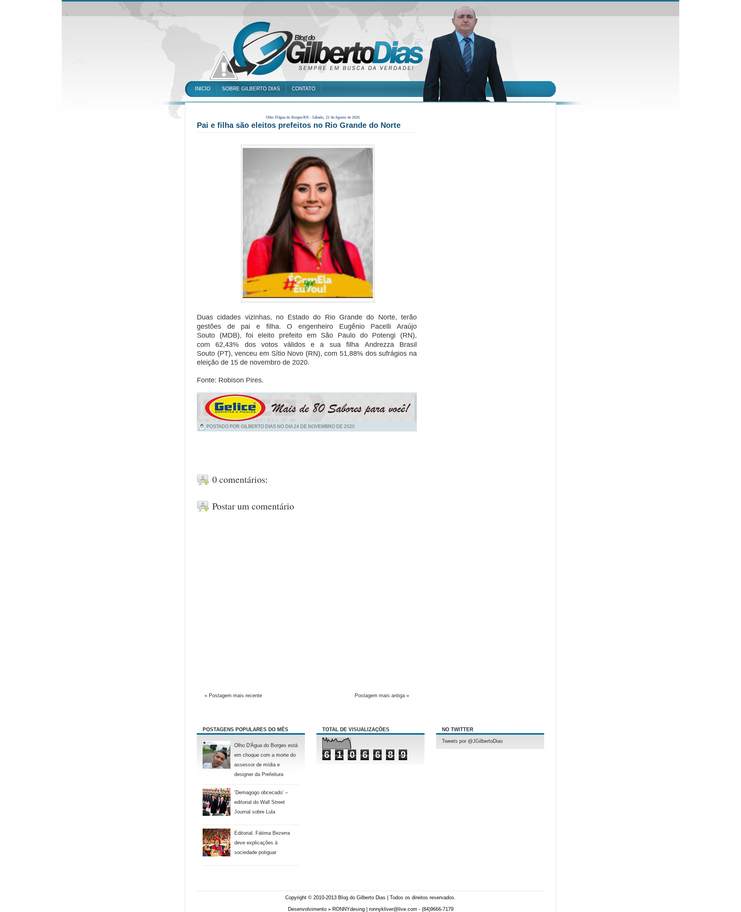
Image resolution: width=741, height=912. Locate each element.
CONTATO (303, 89)
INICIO (202, 89)
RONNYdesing (348, 909)
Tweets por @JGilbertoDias (472, 741)
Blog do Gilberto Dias (362, 897)
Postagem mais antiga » (382, 695)
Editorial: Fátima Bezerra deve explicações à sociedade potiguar (262, 842)
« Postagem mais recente (233, 695)
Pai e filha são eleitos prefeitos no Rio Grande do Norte (299, 125)
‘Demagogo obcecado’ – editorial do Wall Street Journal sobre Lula (261, 802)
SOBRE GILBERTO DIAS (251, 89)
